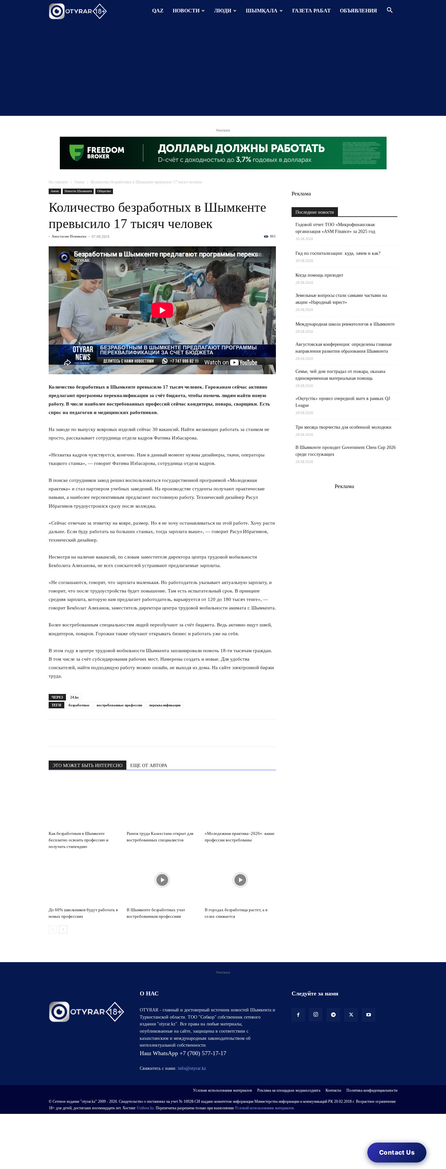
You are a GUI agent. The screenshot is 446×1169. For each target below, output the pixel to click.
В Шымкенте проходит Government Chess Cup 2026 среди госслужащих (345, 451)
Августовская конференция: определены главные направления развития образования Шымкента (343, 348)
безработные (79, 705)
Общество (104, 191)
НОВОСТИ (186, 10)
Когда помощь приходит (319, 275)
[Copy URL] (130, 733)
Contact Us (397, 1152)
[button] (389, 11)
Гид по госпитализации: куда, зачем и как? (338, 253)
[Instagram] (315, 1014)
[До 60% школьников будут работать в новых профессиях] (84, 879)
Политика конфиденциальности (371, 1090)
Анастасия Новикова (69, 236)
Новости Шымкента (78, 191)
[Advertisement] (223, 70)
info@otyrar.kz (192, 1068)
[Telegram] (70, 733)
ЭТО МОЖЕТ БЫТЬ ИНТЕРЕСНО (87, 765)
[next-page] (63, 929)
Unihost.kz (145, 1108)
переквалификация (165, 705)
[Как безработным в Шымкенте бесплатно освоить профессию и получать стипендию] (84, 803)
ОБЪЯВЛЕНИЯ (358, 10)
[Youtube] (368, 1015)
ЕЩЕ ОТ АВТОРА (148, 765)
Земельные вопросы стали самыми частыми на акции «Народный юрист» (341, 299)
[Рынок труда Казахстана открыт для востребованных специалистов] (162, 803)
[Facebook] (100, 733)
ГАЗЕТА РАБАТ (311, 10)
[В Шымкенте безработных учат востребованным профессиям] (162, 879)
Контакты (333, 1090)
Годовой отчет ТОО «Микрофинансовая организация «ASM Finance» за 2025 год (335, 228)
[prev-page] (53, 929)
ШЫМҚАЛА (262, 10)
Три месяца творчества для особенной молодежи (343, 427)
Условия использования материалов (222, 1090)
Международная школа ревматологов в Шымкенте (345, 324)
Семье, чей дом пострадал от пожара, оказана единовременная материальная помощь (340, 375)
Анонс (79, 182)
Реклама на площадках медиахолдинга (288, 1090)
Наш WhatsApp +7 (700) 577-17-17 (183, 1053)
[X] (115, 733)
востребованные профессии (119, 705)
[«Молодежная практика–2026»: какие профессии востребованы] (240, 803)
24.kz (74, 697)
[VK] (85, 733)
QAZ (158, 10)
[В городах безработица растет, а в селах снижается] (240, 879)
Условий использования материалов (264, 1108)
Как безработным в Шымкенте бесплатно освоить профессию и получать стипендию (78, 840)
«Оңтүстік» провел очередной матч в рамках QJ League (342, 402)
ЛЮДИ (222, 10)
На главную (58, 182)
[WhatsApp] (55, 733)
